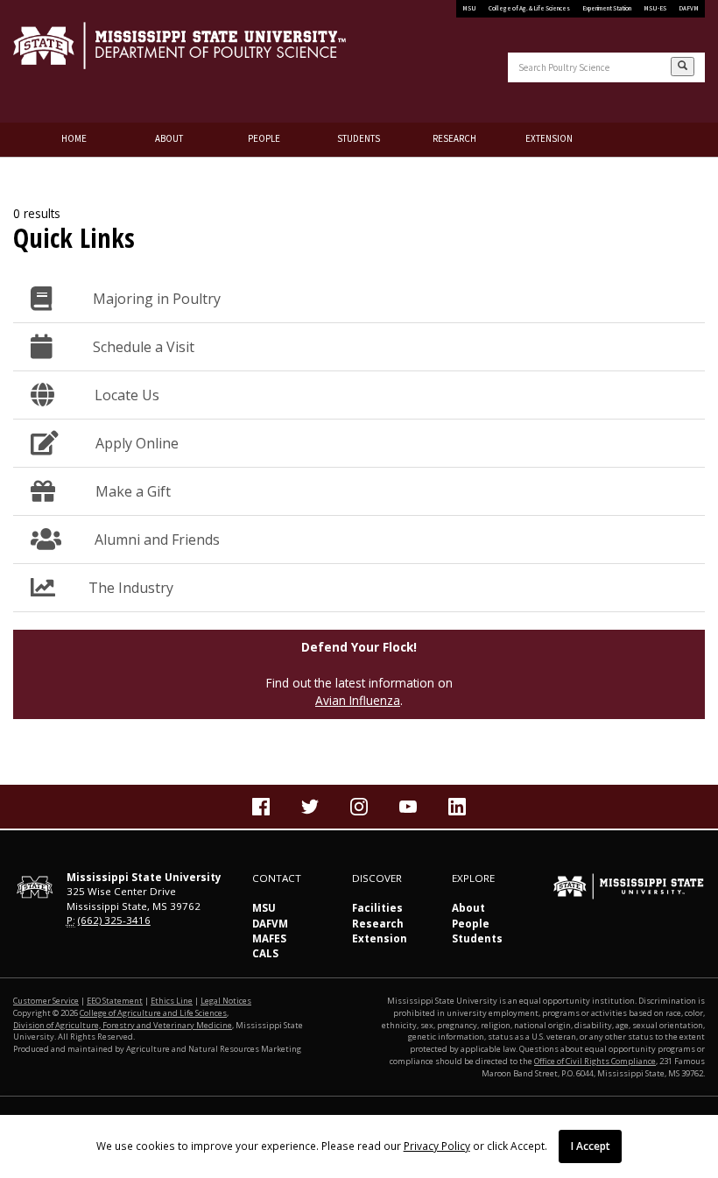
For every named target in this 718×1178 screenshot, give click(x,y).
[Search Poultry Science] (682, 66)
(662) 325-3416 (114, 920)
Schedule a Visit (140, 346)
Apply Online (135, 443)
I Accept (590, 1146)
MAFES (269, 938)
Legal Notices (226, 1000)
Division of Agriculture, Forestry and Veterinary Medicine (122, 1025)
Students (358, 138)
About (169, 138)
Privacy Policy (437, 1146)
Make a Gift (129, 491)
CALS (265, 953)
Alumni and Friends (157, 539)
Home (74, 138)
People (264, 138)
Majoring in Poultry (153, 298)
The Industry (130, 587)
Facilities (377, 907)
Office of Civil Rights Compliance (595, 1061)
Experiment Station (606, 8)
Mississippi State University (57, 61)
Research (454, 138)
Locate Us (123, 395)
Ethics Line (172, 1000)
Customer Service (46, 1000)
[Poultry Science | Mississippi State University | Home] (179, 45)
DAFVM (689, 8)
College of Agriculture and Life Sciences (153, 1013)
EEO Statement (115, 1000)
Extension (549, 138)
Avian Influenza (357, 700)
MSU (469, 8)
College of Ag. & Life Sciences (529, 8)
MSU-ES (655, 8)
